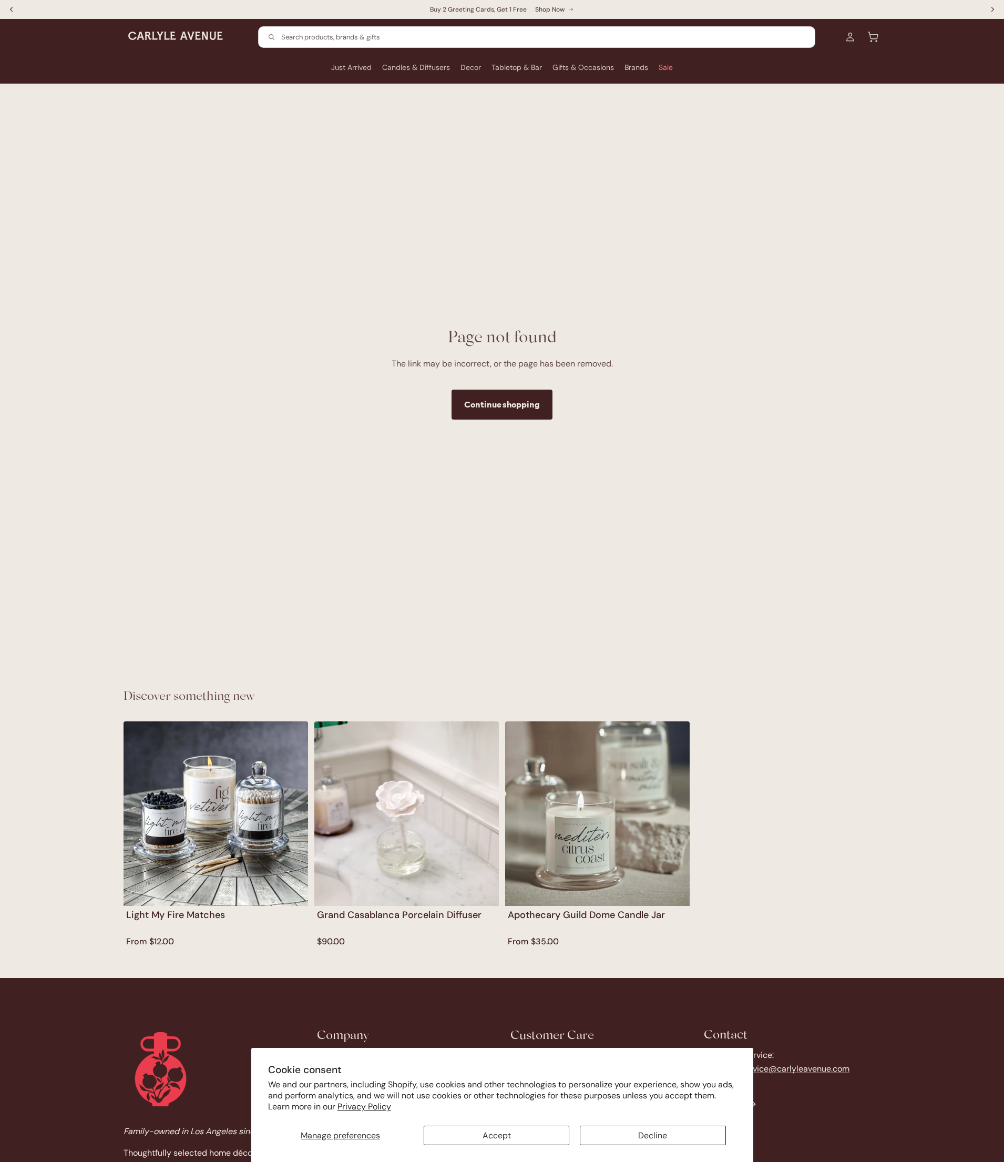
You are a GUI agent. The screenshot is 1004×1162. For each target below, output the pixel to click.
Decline (652, 1135)
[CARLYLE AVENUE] (161, 1069)
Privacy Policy (364, 1106)
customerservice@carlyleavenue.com (776, 1068)
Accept (497, 1135)
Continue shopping (502, 404)
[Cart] (873, 36)
